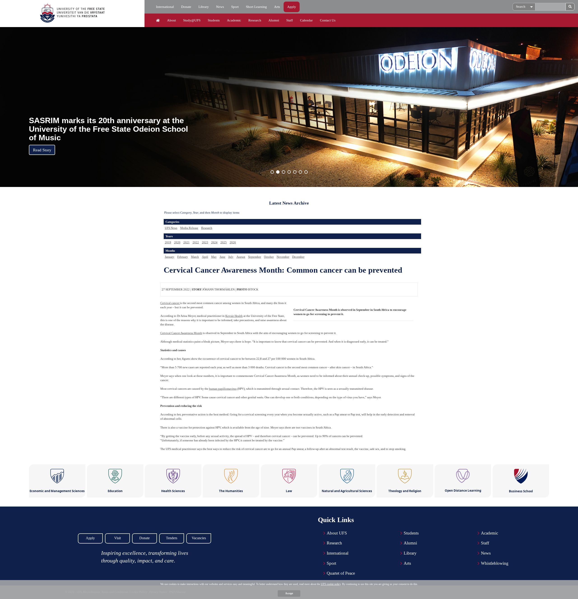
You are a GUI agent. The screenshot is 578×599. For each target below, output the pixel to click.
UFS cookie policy (331, 584)
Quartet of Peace (341, 573)
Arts (277, 7)
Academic (234, 20)
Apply (291, 7)
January (169, 256)
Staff (289, 20)
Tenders (171, 538)
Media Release (189, 228)
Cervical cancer (170, 303)
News (220, 7)
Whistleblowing (494, 563)
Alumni (273, 20)
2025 (223, 242)
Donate (186, 7)
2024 (214, 242)
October (269, 256)
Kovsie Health (234, 316)
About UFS (337, 533)
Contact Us (328, 20)
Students (214, 20)
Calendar (306, 20)
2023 (205, 242)
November (283, 256)
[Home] (157, 20)
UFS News (171, 228)
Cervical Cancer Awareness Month (181, 333)
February (182, 256)
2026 (233, 242)
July (230, 256)
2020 (177, 242)
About (171, 20)
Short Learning (256, 7)
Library (203, 7)
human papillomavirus (223, 388)
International (165, 7)
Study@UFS (191, 20)
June (222, 256)
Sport (235, 7)
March (195, 256)
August (240, 256)
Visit (117, 538)
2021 (186, 242)
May (214, 256)
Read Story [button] (42, 150)
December (298, 256)
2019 (168, 242)
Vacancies (199, 538)
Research (254, 20)
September (254, 256)
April (205, 256)
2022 (196, 242)
